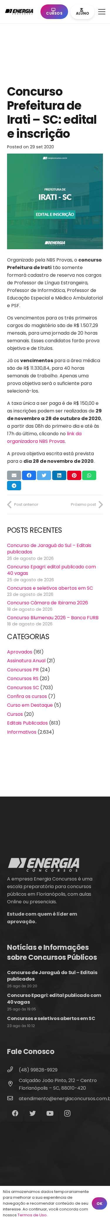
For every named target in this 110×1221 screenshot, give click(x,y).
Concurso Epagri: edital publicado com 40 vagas (51, 570)
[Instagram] (67, 1113)
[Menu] (101, 11)
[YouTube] (50, 1113)
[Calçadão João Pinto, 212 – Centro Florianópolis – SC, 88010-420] (13, 1084)
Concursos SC (23, 687)
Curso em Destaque (30, 705)
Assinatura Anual (26, 660)
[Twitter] (32, 1113)
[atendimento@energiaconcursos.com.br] (13, 1099)
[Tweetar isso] (44, 475)
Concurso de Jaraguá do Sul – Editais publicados (49, 548)
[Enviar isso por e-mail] (14, 475)
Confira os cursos (27, 696)
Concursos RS (22, 678)
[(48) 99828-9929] (13, 1070)
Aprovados (19, 652)
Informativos (21, 732)
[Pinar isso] (74, 475)
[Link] (20, 12)
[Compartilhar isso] (29, 475)
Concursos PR (23, 669)
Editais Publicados (27, 723)
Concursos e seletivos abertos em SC (50, 588)
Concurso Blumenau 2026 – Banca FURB (53, 617)
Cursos (15, 714)
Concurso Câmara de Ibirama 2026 (47, 602)
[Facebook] (15, 1113)
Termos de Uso (32, 1215)
